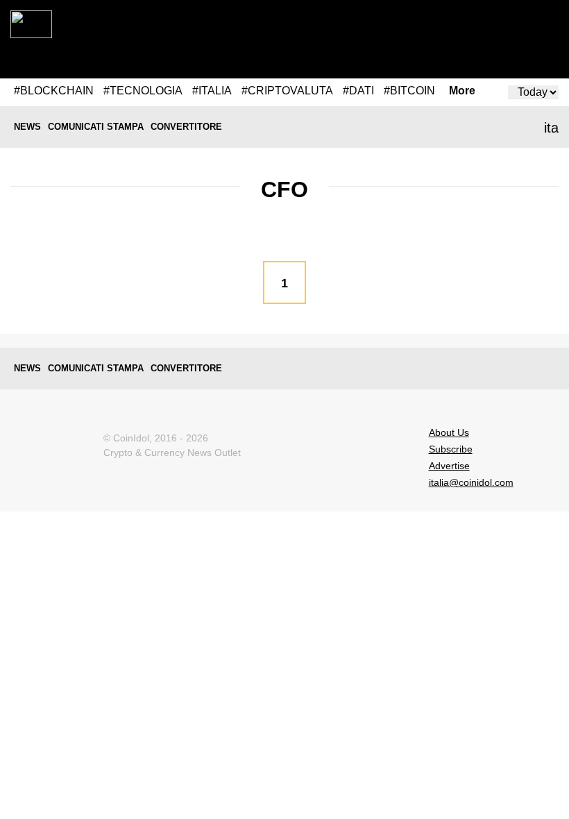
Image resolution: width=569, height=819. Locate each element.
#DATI (358, 90)
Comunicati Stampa (96, 126)
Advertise (449, 465)
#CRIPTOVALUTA (287, 90)
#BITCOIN (409, 90)
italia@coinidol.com (471, 482)
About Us (449, 432)
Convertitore (186, 126)
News (27, 126)
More (462, 90)
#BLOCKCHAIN (54, 90)
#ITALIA (212, 90)
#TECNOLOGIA (142, 90)
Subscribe (451, 449)
